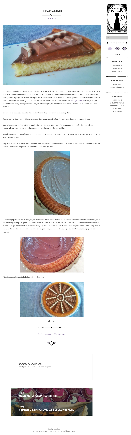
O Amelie (117, 54)
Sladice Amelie (117, 71)
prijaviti (48, 367)
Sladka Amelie (117, 62)
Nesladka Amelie (117, 81)
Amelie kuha (117, 84)
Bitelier (52, 431)
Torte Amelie (117, 65)
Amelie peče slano (117, 87)
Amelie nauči (117, 100)
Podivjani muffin (77, 101)
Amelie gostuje (117, 112)
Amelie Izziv (117, 109)
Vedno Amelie (117, 96)
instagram (117, 48)
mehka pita (56, 334)
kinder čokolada (44, 334)
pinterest (124, 48)
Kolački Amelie (117, 68)
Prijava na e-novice (117, 43)
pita (63, 334)
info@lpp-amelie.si (54, 429)
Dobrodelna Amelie (117, 106)
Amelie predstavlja (117, 103)
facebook (110, 48)
